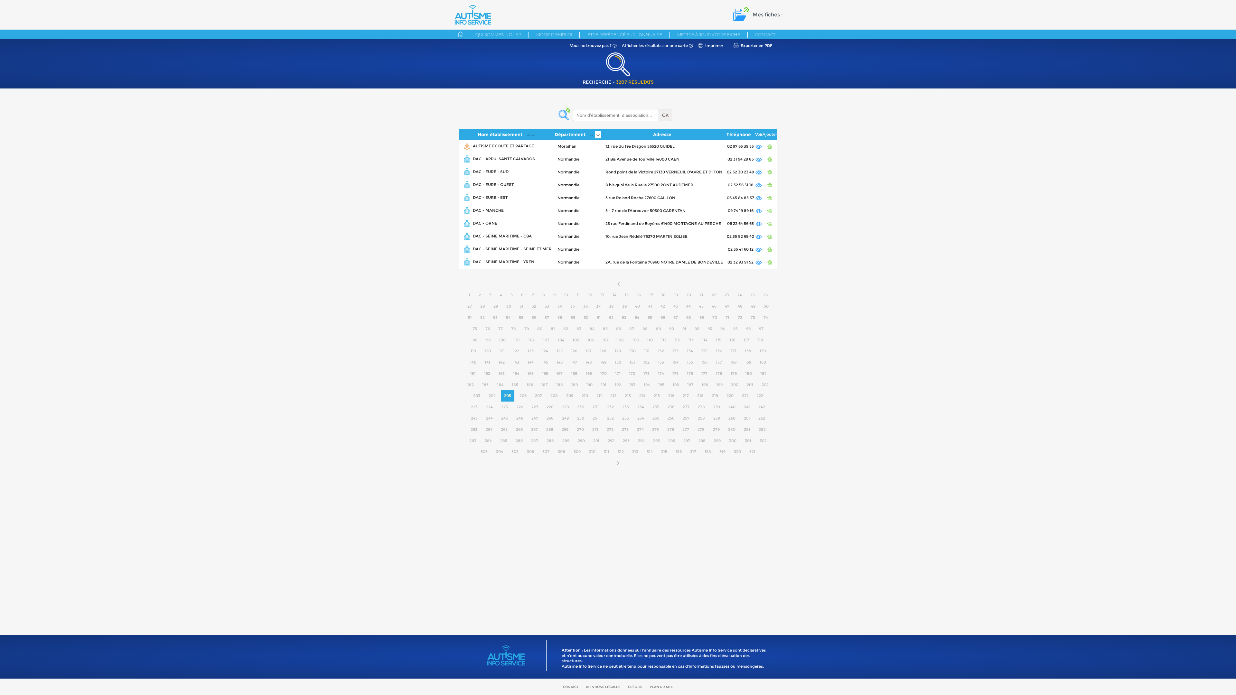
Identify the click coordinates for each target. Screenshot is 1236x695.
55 (521, 317)
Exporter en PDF (756, 45)
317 (693, 451)
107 (605, 340)
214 (642, 395)
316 (679, 451)
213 (628, 395)
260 (731, 418)
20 (688, 294)
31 (521, 306)
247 (534, 418)
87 (631, 328)
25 (752, 294)
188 (559, 384)
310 (592, 451)
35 (572, 306)
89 (658, 328)
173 (646, 373)
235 (655, 406)
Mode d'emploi (554, 34)
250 (580, 418)
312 (621, 451)
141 (487, 362)
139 (763, 350)
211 (599, 395)
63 (624, 317)
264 (489, 429)
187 (544, 384)
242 (761, 406)
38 (611, 306)
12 (590, 294)
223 (474, 406)
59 (573, 317)
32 (534, 306)
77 (500, 328)
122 (516, 350)
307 (545, 451)
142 (502, 362)
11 (578, 294)
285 (503, 440)
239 (716, 406)
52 (482, 317)
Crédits (635, 687)
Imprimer (714, 45)
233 (625, 406)
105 (576, 340)
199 (719, 384)
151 (632, 362)
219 (715, 395)
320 (737, 451)
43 (675, 306)
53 (495, 317)
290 (581, 440)
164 (516, 373)
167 (560, 373)
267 (534, 429)
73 (753, 317)
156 (704, 362)
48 (740, 306)
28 (482, 306)
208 (554, 395)
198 (705, 384)
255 (655, 418)
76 (487, 328)
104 (561, 340)
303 (484, 451)
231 (596, 406)
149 (603, 362)
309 (577, 451)
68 (688, 317)
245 (504, 418)
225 (504, 406)
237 (686, 406)
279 (716, 429)
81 (553, 328)
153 (661, 362)
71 (727, 317)
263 (474, 429)
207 (538, 395)
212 (613, 395)
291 (596, 440)
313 (635, 451)
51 (470, 317)
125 (560, 350)
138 (748, 350)
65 (650, 317)
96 (748, 328)
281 (747, 429)
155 (690, 362)
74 (765, 317)
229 (565, 406)
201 (750, 384)
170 (603, 373)
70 (714, 317)
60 (586, 317)
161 (473, 373)
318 (708, 451)
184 (500, 384)
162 (487, 373)
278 (701, 429)
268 (549, 429)
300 (732, 440)
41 (650, 306)
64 (637, 317)
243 (474, 418)
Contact (765, 34)
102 (531, 340)
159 (748, 362)
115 (718, 340)
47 (727, 306)
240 (731, 406)
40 (637, 306)
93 (709, 328)
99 (488, 340)
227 (534, 406)
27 (469, 306)
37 (598, 306)
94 (722, 328)
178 (719, 373)
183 (485, 384)
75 (475, 328)
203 (476, 395)
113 (691, 340)
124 (545, 350)
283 (472, 440)
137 (733, 350)
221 (745, 395)
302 (763, 440)
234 (640, 406)
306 (530, 451)
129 (618, 350)
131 (647, 350)
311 (606, 451)
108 (620, 340)
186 (530, 384)
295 (656, 440)
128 (603, 350)
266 (519, 429)
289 (565, 440)
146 (560, 362)
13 (602, 294)
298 (702, 440)
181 (763, 373)
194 (647, 384)
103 (546, 340)
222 (759, 395)
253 (625, 418)
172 (632, 373)
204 (492, 395)
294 (641, 440)
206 (523, 395)
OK (665, 115)
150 (618, 362)
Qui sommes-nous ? (498, 34)
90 (671, 328)
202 (765, 384)
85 (605, 328)
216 (671, 395)
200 (734, 384)
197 (690, 384)
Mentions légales (603, 687)
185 (515, 384)
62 (611, 317)
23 (727, 294)
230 (580, 406)
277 (685, 429)
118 (760, 340)
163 (502, 373)
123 (531, 350)
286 (519, 440)
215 (657, 395)
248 (550, 418)
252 (610, 418)
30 (508, 306)
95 (735, 328)
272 (610, 429)
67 (675, 317)
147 (574, 362)
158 (733, 362)
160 (763, 362)
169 (589, 373)
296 (671, 440)
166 (545, 373)
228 (550, 406)
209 (569, 395)
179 (734, 373)
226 (519, 406)
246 (519, 418)
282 (762, 429)
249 (565, 418)
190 (589, 384)
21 (701, 294)
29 (495, 306)
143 (516, 362)
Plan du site (661, 687)
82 (565, 328)
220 (730, 395)
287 (534, 440)
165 (531, 373)
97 (761, 328)
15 (627, 294)
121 (502, 350)
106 (590, 340)
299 (717, 440)
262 (761, 418)
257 (686, 418)
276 (670, 429)
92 (697, 328)
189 (574, 384)
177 (704, 373)
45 (701, 306)
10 (566, 294)
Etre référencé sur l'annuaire (624, 34)
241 (747, 406)
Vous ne (591, 45)
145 (545, 362)
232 (610, 406)
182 (470, 384)
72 (740, 317)
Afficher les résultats (655, 45)
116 (732, 340)
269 (565, 429)
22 (714, 294)
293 (626, 440)
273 (625, 429)
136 (719, 350)
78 (513, 328)
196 (676, 384)
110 (650, 340)
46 (714, 306)
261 (747, 418)
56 (534, 317)
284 (488, 440)
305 (515, 451)
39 (624, 306)
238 (701, 406)
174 (661, 373)
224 (489, 406)
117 (746, 340)
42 (662, 306)
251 (596, 418)
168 (574, 373)
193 (632, 384)
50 (766, 306)
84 (592, 328)
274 (640, 429)
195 (661, 384)
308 (561, 451)
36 (585, 306)
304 (499, 451)
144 (531, 362)
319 (722, 451)
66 (662, 317)
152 (646, 362)
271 (595, 429)
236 (671, 406)
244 (489, 418)
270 (580, 429)
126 (574, 350)
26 (765, 294)
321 (752, 451)
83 (578, 328)
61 (599, 317)
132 (661, 350)
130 (632, 350)
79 (526, 328)
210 (585, 395)
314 (650, 451)
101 (517, 340)
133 (675, 350)
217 (686, 395)
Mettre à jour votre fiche (708, 34)
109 (635, 340)
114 (704, 340)
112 (677, 340)
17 (651, 294)
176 (690, 373)
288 (550, 440)
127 (588, 350)
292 (611, 440)
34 (559, 306)
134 (690, 350)
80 (539, 328)
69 (701, 317)
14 (614, 294)
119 (473, 350)
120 (487, 350)
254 (640, 418)
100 (502, 340)
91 (684, 328)
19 (676, 294)
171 (618, 373)
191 (603, 384)
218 (700, 395)
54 (508, 317)
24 (739, 294)
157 (719, 362)
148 (588, 362)
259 (716, 418)
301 (748, 440)
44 (688, 306)
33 (547, 306)
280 (731, 429)
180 (748, 373)
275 (655, 429)
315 (664, 451)
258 (701, 418)
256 (671, 418)
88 (645, 328)
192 (618, 384)
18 (663, 294)
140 (473, 362)
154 (675, 362)
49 (753, 306)
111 (663, 340)
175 (675, 373)
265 (504, 429)
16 (639, 294)
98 (475, 340)
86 (618, 328)
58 (559, 317)
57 (547, 317)
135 (704, 350)
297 (686, 440)
